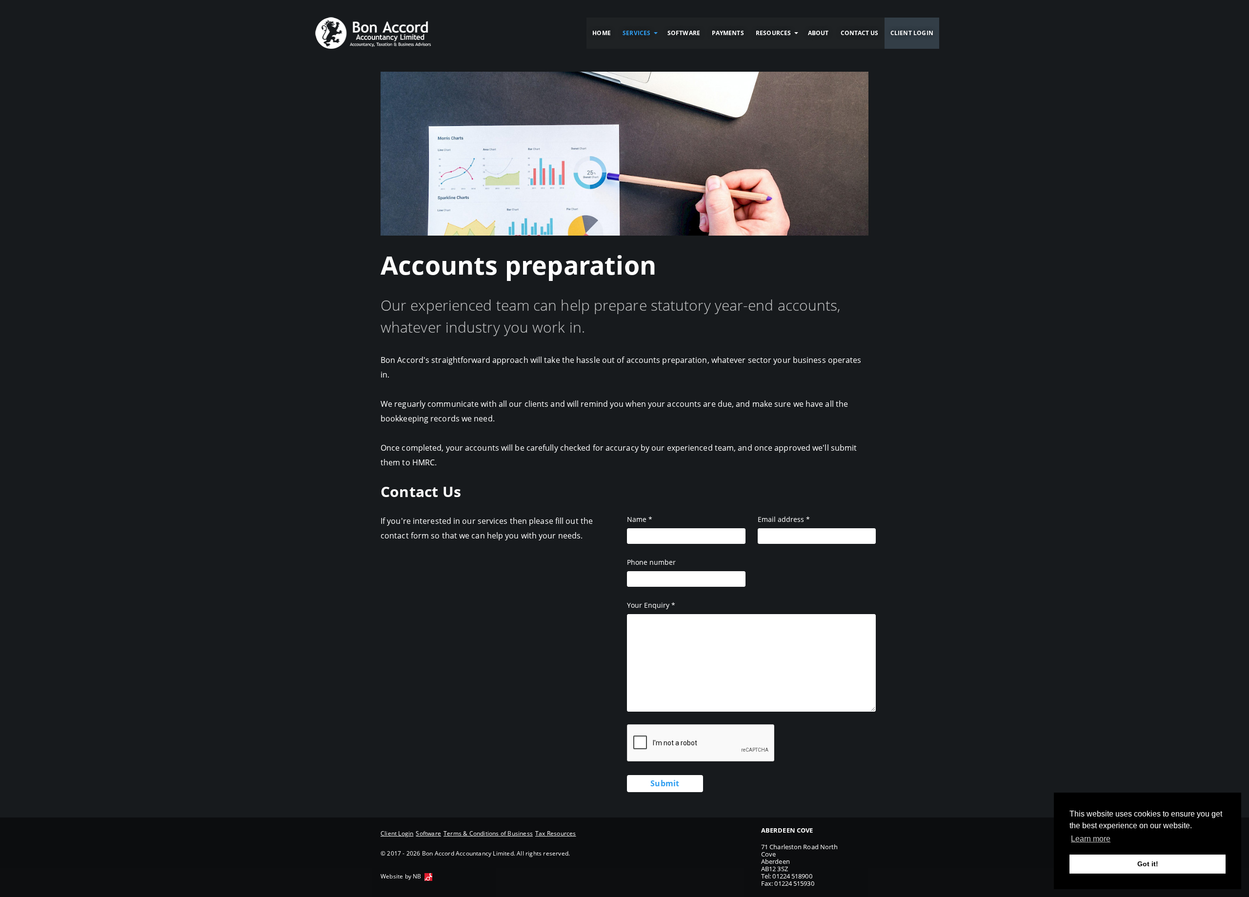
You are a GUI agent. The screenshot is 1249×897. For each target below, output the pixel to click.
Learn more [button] (1090, 839)
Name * (639, 519)
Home (601, 33)
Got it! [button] (1147, 864)
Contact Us (860, 33)
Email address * (784, 519)
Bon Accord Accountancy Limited (373, 33)
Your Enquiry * (651, 605)
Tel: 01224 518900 (786, 876)
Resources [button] (773, 33)
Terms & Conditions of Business (488, 833)
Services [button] (637, 33)
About (818, 33)
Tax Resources (555, 833)
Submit (665, 783)
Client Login (911, 33)
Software (684, 33)
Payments (728, 33)
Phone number (651, 562)
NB (417, 876)
